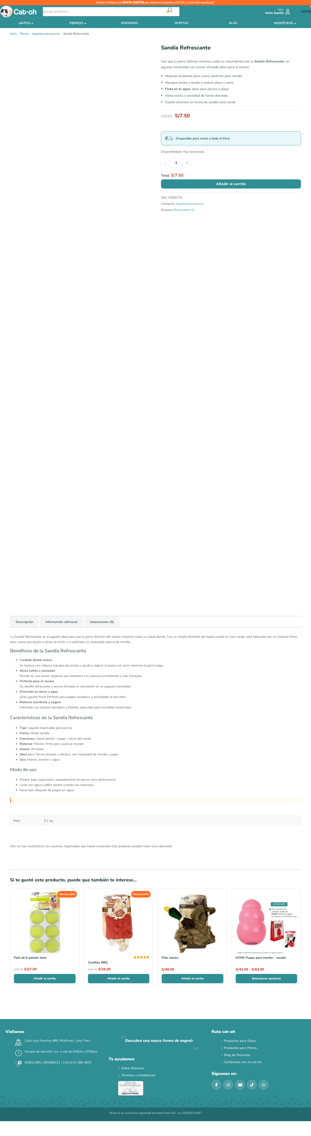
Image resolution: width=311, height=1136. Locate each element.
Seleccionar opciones (266, 978)
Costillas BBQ (98, 962)
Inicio (13, 34)
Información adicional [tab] (61, 622)
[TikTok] (252, 1085)
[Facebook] (216, 1085)
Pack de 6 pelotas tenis (30, 957)
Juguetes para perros (46, 34)
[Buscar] (173, 11)
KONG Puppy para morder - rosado (261, 957)
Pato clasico (170, 957)
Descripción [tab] (24, 622)
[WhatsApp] (263, 1085)
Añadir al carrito (231, 183)
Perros (24, 34)
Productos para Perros (240, 1048)
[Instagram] (228, 1085)
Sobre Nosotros (132, 1068)
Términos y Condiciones (138, 1075)
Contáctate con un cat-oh (242, 1062)
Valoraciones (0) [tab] (102, 622)
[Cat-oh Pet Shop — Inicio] (18, 11)
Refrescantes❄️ (184, 210)
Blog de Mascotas (237, 1055)
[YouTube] (240, 1085)
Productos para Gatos (240, 1041)
